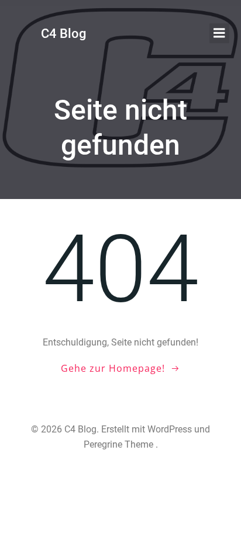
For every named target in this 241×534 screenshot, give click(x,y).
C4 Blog (63, 33)
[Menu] (219, 33)
